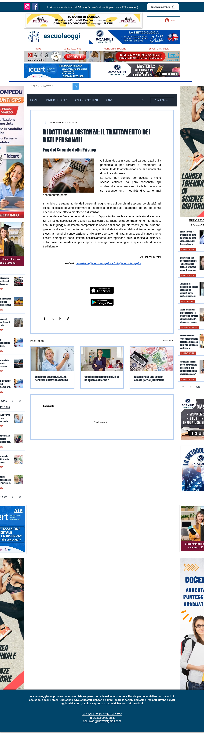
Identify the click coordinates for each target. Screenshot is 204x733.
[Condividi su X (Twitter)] (52, 318)
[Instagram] (27, 6)
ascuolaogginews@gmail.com (102, 721)
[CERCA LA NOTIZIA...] (76, 86)
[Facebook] (35, 6)
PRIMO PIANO (56, 100)
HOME (35, 100)
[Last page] (20, 401)
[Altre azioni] (159, 122)
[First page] (183, 387)
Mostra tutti (168, 340)
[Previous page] (190, 387)
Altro (109, 100)
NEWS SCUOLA (187, 301)
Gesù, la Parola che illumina (190, 327)
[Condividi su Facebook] (44, 318)
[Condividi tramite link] (67, 318)
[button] (92, 7)
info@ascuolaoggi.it (102, 717)
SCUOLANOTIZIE (86, 100)
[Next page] (12, 401)
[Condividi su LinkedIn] (60, 318)
